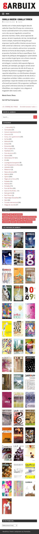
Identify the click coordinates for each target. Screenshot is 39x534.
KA (5, 160)
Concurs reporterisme (11, 132)
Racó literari (8, 195)
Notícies (6, 174)
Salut (5, 200)
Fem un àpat (8, 148)
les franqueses (30, 219)
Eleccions (33, 217)
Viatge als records (9, 205)
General (6, 155)
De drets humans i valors (28, 107)
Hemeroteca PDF (9, 158)
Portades (7, 186)
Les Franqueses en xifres (12, 165)
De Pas (6, 139)
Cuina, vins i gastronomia (12, 137)
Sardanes (29, 222)
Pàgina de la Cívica (10, 179)
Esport (18, 219)
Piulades (7, 181)
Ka (23, 219)
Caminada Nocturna (9, 217)
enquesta (6, 219)
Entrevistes (7, 146)
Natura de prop (9, 172)
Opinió (20, 22)
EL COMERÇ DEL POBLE (10, 107)
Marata (13, 222)
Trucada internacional (11, 202)
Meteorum (7, 169)
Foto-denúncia (8, 153)
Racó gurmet (8, 193)
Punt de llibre (8, 188)
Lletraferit (7, 167)
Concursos (7, 134)
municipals (21, 222)
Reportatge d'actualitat (11, 198)
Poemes (6, 184)
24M (10, 214)
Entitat (6, 144)
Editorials (7, 141)
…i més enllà (8, 127)
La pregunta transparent (11, 162)
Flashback (7, 151)
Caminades (7, 130)
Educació (25, 217)
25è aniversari (17, 214)
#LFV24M (5, 214)
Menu (7, 14)
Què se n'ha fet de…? (10, 191)
